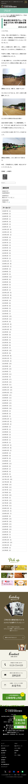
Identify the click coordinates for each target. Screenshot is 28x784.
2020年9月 (6, 395)
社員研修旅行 (6, 193)
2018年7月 (6, 458)
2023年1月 (6, 321)
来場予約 (3, 762)
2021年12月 (6, 356)
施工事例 (3, 753)
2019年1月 (6, 442)
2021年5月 (6, 374)
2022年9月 (6, 332)
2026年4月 (6, 219)
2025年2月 (6, 256)
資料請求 (3, 759)
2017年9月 (6, 484)
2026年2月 (6, 224)
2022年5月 (6, 342)
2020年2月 (6, 413)
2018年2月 (6, 471)
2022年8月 (6, 335)
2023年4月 (6, 313)
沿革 (15, 753)
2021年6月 (6, 371)
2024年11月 (6, 264)
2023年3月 (6, 316)
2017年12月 (6, 477)
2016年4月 (6, 529)
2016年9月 (6, 516)
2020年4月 (6, 408)
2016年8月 (6, 519)
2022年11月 (6, 327)
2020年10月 (7, 392)
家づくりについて (5, 746)
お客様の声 (3, 757)
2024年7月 (6, 274)
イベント (3, 755)
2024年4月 (6, 282)
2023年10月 (6, 298)
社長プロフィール (18, 746)
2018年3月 (6, 469)
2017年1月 (6, 505)
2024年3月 (6, 285)
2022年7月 (6, 337)
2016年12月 (6, 508)
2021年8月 (6, 366)
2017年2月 (6, 503)
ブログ (15, 743)
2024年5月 (6, 279)
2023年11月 (6, 295)
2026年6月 (6, 214)
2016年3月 (6, 532)
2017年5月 (6, 495)
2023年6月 (6, 308)
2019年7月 (6, 429)
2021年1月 (6, 385)
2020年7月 (6, 400)
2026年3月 (6, 221)
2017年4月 (6, 498)
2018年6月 (6, 461)
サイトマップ (4, 766)
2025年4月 (6, 250)
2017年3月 (6, 500)
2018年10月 (6, 450)
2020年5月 (6, 406)
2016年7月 (6, 521)
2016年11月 (6, 511)
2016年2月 (6, 534)
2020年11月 (7, 390)
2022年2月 (6, 350)
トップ (2, 743)
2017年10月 (6, 482)
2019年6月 (6, 432)
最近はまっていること (8, 197)
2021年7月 (6, 369)
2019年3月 (6, 440)
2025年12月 (6, 229)
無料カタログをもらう (11, 637)
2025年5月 (6, 248)
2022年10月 (6, 329)
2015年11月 (7, 542)
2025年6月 (6, 245)
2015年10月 (6, 545)
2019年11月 (6, 421)
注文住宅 (3, 748)
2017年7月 (6, 490)
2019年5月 (6, 434)
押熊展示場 (3, 750)
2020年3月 (6, 411)
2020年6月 (6, 403)
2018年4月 (6, 466)
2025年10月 (6, 235)
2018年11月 (6, 448)
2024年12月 (6, 261)
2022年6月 (6, 340)
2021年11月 (6, 358)
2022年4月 (6, 345)
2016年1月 (6, 537)
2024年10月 (6, 266)
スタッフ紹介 (17, 748)
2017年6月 (6, 492)
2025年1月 (6, 258)
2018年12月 (6, 445)
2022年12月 (6, 324)
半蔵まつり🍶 (6, 202)
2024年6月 (6, 277)
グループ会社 (17, 755)
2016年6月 (6, 524)
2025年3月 (6, 253)
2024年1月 (6, 290)
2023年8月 (6, 303)
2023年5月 (6, 311)
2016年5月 (6, 527)
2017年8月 (6, 487)
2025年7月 (6, 242)
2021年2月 (6, 382)
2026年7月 (6, 211)
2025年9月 (6, 237)
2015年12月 (6, 540)
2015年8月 (6, 550)
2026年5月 (6, 216)
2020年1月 (6, 416)
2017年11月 (7, 479)
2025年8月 (6, 240)
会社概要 (16, 750)
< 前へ (5, 176)
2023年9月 (6, 300)
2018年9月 (6, 453)
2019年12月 (6, 419)
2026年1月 (6, 227)
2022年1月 (6, 353)
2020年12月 (7, 387)
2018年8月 (6, 456)
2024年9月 (6, 269)
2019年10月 (6, 424)
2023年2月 (6, 319)
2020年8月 (6, 398)
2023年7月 (6, 306)
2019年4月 (6, 437)
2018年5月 (6, 463)
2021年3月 (6, 379)
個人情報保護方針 (5, 764)
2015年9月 (6, 548)
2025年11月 (6, 232)
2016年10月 (6, 513)
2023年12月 (6, 292)
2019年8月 (6, 427)
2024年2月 (6, 287)
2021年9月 (6, 363)
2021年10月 (6, 361)
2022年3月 (6, 348)
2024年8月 (6, 271)
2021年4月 (6, 377)
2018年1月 (6, 474)
